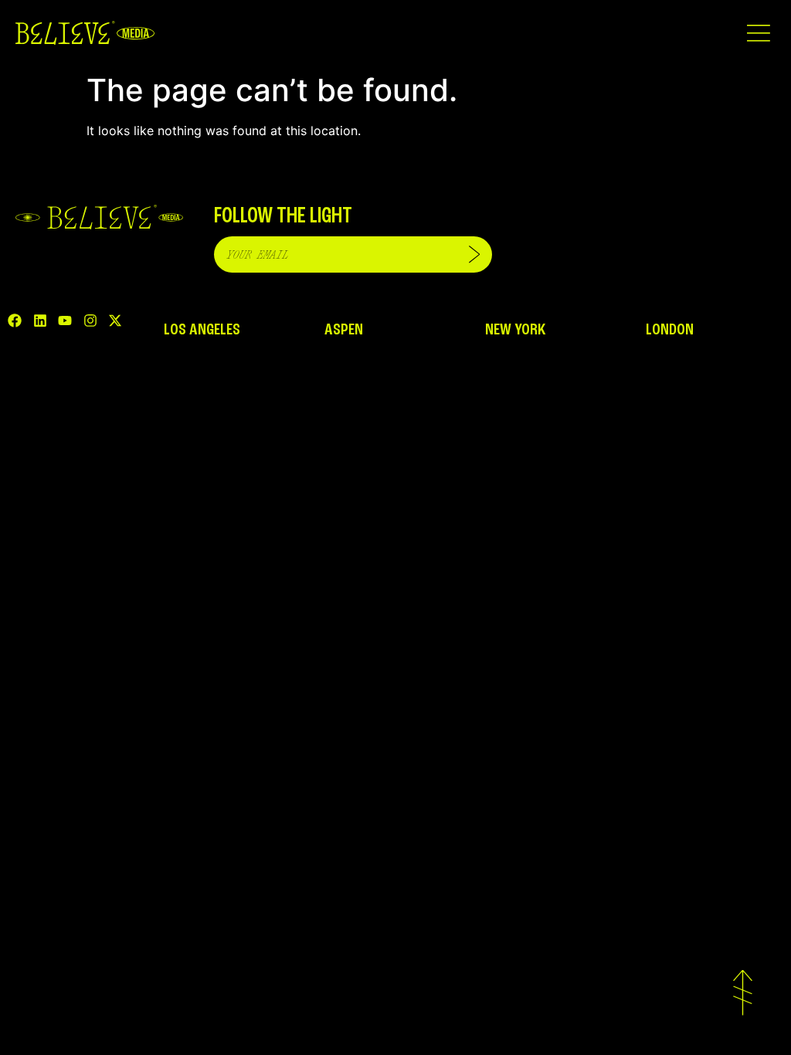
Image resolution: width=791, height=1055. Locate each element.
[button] (758, 32)
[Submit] (474, 254)
